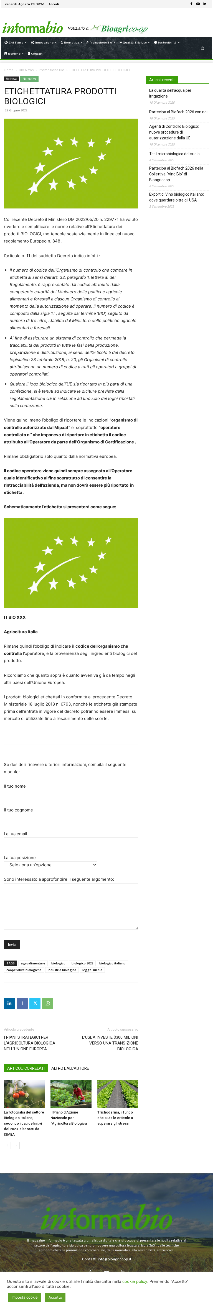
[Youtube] (198, 4)
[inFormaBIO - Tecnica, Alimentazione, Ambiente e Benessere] (32, 22)
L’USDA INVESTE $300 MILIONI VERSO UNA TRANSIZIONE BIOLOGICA (110, 1043)
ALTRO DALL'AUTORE (70, 1068)
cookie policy (134, 1281)
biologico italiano (112, 963)
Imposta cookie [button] (25, 1297)
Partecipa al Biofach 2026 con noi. (178, 112)
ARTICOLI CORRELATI (26, 1068)
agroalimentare (33, 963)
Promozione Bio (51, 70)
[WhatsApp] (47, 1003)
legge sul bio (92, 970)
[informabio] (106, 1207)
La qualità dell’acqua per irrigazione (170, 93)
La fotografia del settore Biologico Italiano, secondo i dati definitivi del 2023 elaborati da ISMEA (24, 1123)
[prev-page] (7, 1145)
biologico (58, 963)
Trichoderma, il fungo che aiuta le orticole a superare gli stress (115, 1117)
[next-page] (16, 1145)
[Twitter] (34, 1003)
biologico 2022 (82, 963)
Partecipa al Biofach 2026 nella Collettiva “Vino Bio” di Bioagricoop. (176, 174)
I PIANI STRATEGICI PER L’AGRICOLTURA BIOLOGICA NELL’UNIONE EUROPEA (29, 1043)
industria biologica (62, 970)
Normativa (29, 79)
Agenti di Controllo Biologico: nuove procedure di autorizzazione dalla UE (174, 132)
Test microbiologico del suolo (174, 154)
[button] (202, 48)
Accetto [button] (55, 1297)
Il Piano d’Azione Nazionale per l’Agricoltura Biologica (68, 1117)
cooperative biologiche (24, 970)
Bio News (26, 70)
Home (9, 70)
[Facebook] (191, 4)
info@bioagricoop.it (114, 1259)
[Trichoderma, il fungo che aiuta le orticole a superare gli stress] (117, 1094)
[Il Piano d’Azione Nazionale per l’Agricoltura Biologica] (70, 1094)
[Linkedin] (204, 4)
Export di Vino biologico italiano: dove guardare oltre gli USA (176, 197)
